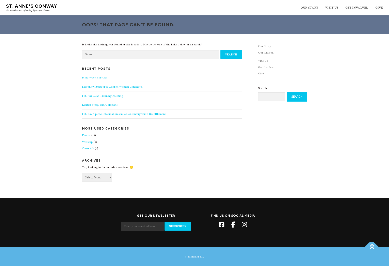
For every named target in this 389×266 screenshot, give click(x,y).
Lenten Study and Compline (100, 104)
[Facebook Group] (233, 225)
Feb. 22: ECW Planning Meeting (102, 96)
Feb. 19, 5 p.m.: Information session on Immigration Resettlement (124, 114)
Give (379, 7)
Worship (87, 142)
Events (86, 135)
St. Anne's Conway (31, 6)
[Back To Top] (372, 247)
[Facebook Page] (222, 225)
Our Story (309, 7)
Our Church (266, 52)
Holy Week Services (95, 77)
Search (262, 88)
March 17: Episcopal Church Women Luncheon (112, 86)
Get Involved (357, 7)
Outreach (88, 148)
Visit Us (332, 7)
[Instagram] (244, 225)
